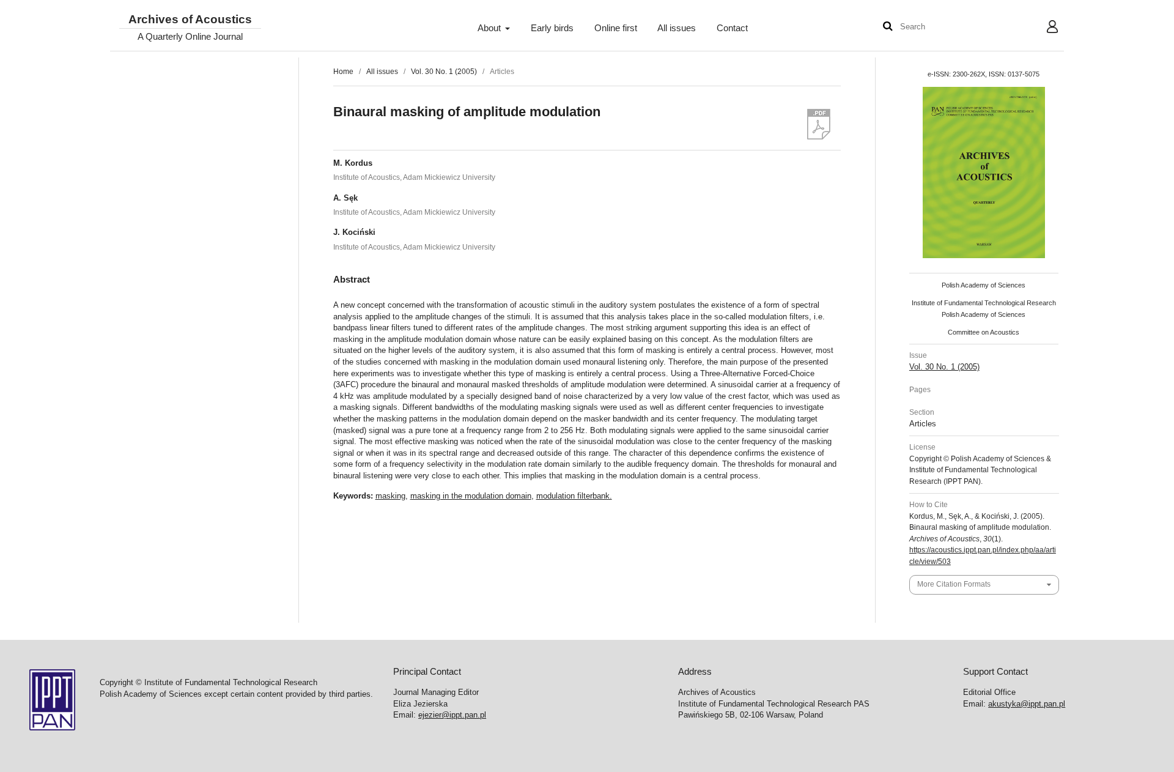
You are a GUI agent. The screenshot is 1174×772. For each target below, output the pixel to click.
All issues (676, 28)
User (1043, 28)
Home (343, 71)
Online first (615, 28)
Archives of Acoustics (190, 19)
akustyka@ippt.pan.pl (1026, 703)
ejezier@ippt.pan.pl (452, 714)
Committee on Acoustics (983, 332)
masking (390, 495)
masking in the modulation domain (470, 495)
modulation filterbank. (574, 495)
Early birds (552, 28)
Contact (732, 28)
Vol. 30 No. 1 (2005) (444, 71)
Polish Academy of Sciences (983, 285)
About (490, 28)
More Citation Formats (954, 584)
